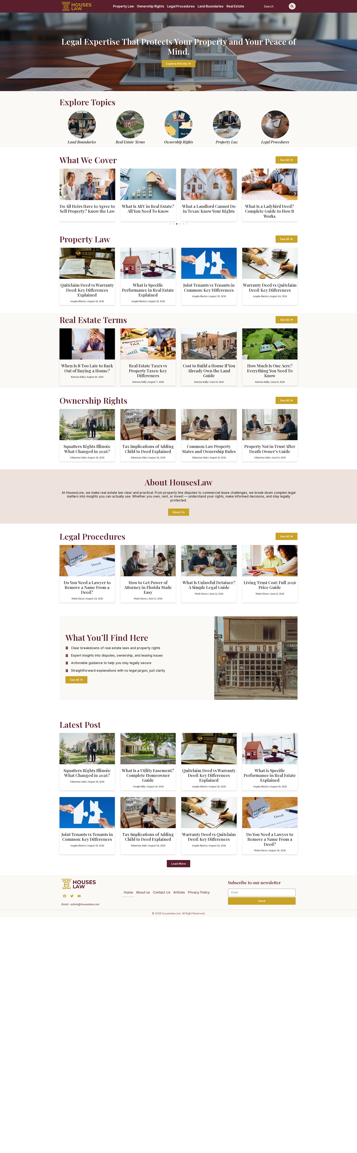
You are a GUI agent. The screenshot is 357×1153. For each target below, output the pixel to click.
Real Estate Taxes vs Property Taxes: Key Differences (148, 370)
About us (143, 892)
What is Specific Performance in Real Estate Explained (148, 290)
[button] (62, 193)
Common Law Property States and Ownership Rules (209, 449)
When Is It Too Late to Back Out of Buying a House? (87, 368)
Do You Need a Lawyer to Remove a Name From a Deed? (87, 587)
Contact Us (161, 892)
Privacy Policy (199, 892)
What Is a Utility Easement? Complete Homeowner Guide (148, 775)
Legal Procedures (181, 6)
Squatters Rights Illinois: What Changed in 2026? (87, 449)
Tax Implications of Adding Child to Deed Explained (148, 449)
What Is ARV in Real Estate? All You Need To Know (87, 208)
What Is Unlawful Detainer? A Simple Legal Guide (209, 585)
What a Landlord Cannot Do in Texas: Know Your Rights (148, 208)
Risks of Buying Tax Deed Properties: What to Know (269, 208)
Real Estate (235, 6)
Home (128, 892)
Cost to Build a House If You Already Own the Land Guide (209, 370)
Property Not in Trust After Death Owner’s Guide (269, 449)
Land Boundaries (210, 6)
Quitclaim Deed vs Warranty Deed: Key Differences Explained (87, 290)
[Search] (292, 6)
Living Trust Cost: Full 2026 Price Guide (270, 585)
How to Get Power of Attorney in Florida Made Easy (148, 587)
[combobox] (275, 6)
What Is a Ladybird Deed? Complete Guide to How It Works (208, 211)
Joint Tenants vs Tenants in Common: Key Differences (209, 287)
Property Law (123, 6)
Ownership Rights (150, 6)
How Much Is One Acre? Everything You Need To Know (270, 370)
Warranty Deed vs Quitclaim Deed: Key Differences (270, 287)
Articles (179, 892)
